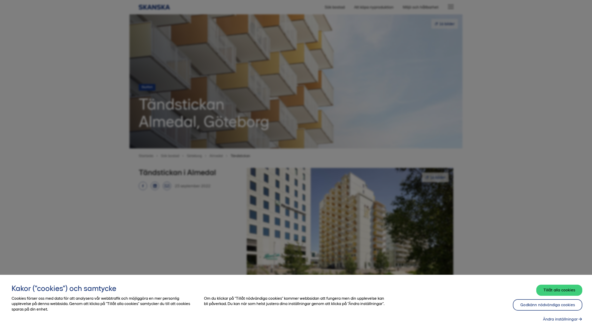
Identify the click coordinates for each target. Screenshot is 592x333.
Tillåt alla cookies (559, 290)
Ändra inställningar (560, 319)
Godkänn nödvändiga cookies (547, 304)
